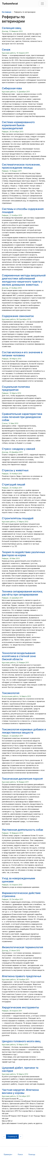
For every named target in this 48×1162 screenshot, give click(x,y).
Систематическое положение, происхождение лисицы (21, 166)
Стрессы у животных (15, 470)
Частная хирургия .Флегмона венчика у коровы (20, 1091)
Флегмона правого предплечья (21, 976)
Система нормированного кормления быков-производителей (18, 125)
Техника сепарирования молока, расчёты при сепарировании (22, 593)
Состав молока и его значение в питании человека (22, 354)
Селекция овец (11, 28)
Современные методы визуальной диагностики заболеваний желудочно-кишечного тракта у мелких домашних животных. (24, 280)
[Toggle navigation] (42, 3)
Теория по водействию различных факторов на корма (23, 554)
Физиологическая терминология (22, 947)
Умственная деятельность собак (22, 829)
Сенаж (6, 49)
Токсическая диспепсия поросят (22, 778)
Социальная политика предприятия (16, 388)
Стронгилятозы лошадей (17, 518)
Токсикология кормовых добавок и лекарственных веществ (24, 731)
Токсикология (10, 693)
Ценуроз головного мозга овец (21, 1041)
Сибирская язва (12, 88)
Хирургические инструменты (20, 1007)
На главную (6, 12)
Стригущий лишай (13, 484)
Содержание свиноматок (18, 316)
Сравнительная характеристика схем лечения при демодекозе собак (22, 417)
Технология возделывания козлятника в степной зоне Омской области (19, 656)
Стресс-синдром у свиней (18, 448)
